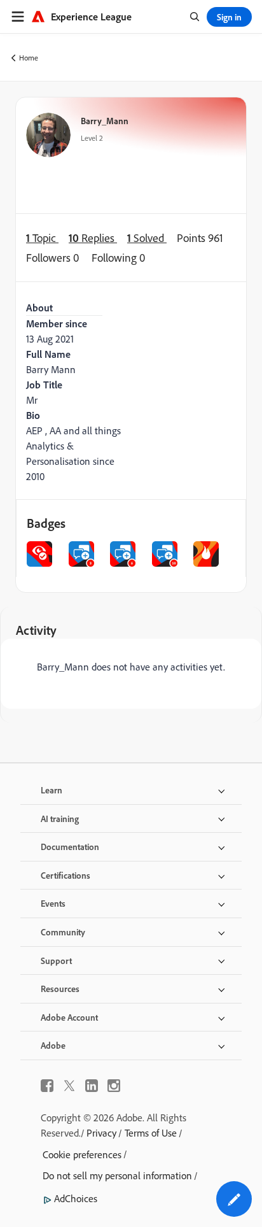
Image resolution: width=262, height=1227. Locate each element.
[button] (234, 1199)
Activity (36, 630)
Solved (147, 238)
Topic (42, 238)
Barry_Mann (104, 120)
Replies (93, 238)
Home (28, 57)
